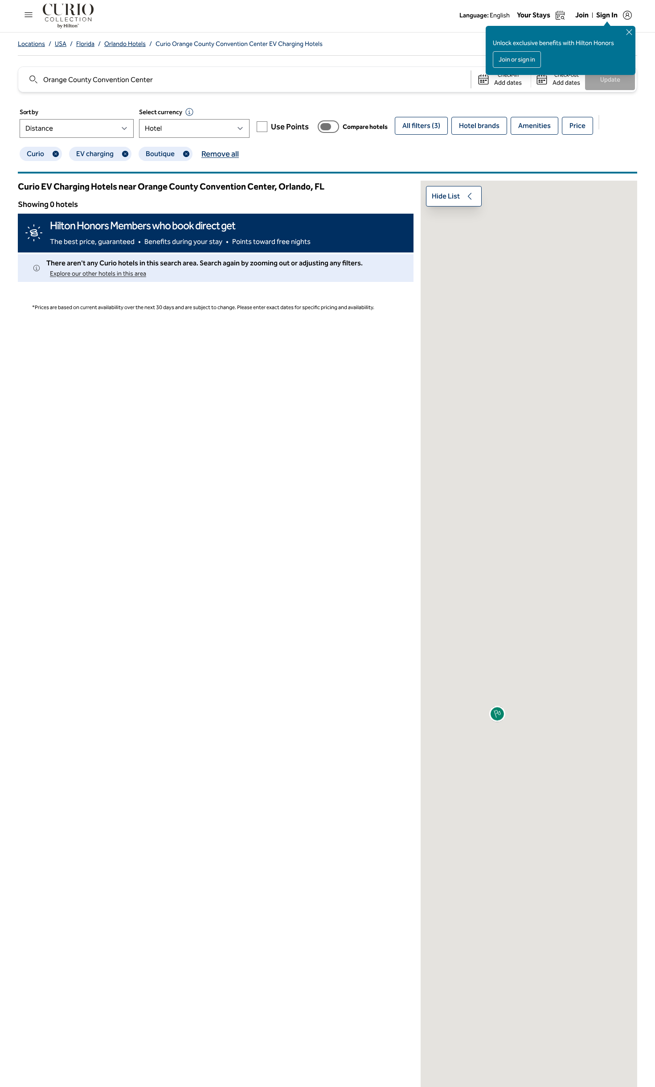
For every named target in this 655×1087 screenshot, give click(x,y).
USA (60, 44)
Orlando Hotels (125, 44)
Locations (31, 44)
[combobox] (244, 79)
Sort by (29, 112)
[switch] (328, 126)
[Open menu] (28, 14)
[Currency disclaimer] (189, 112)
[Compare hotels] (328, 126)
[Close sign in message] (629, 32)
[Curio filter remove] (55, 154)
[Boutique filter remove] (186, 154)
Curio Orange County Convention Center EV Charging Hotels (239, 44)
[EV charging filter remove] (125, 154)
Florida (85, 44)
